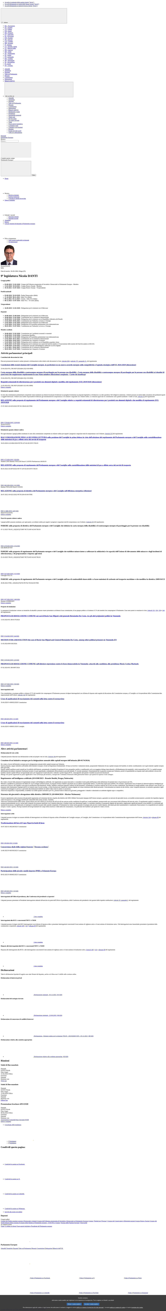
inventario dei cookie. (137, 1307)
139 (160, 610)
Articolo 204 (65, 361)
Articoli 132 (151, 610)
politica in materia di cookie (117, 1307)
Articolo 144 (147, 817)
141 (26, 926)
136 (156, 610)
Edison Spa (4, 1100)
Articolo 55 (141, 396)
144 (163, 610)
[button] (85, 186)
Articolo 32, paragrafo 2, (120, 900)
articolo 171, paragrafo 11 (78, 361)
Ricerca (3, 139)
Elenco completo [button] (6, 1121)
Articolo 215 (109, 433)
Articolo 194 (52, 756)
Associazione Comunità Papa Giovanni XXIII (15, 1120)
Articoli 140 (20, 926)
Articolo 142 (21, 695)
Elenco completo (6, 387)
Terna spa (4, 1081)
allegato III (155, 817)
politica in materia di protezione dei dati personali (90, 1307)
